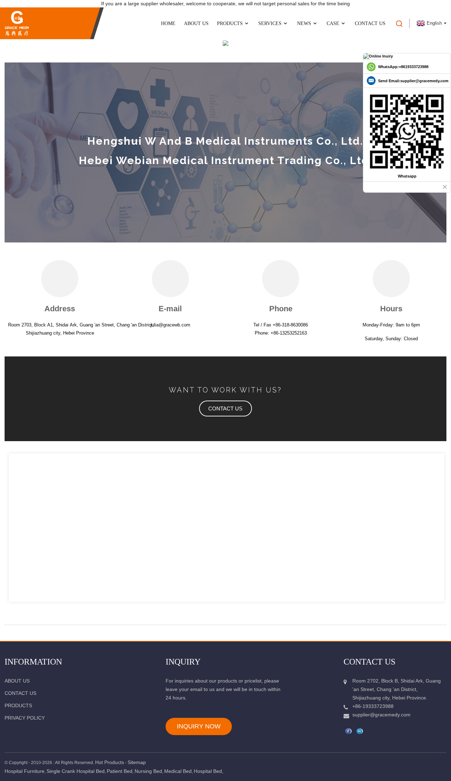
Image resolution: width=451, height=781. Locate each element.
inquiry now (199, 726)
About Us (196, 23)
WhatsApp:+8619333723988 (403, 67)
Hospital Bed (208, 771)
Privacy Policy (25, 718)
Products (230, 23)
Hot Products (109, 762)
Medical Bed (178, 771)
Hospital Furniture (24, 771)
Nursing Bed (148, 771)
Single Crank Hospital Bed (76, 771)
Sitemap (137, 762)
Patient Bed (119, 771)
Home (168, 23)
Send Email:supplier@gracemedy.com (413, 81)
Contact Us (370, 23)
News (304, 23)
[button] (225, 408)
